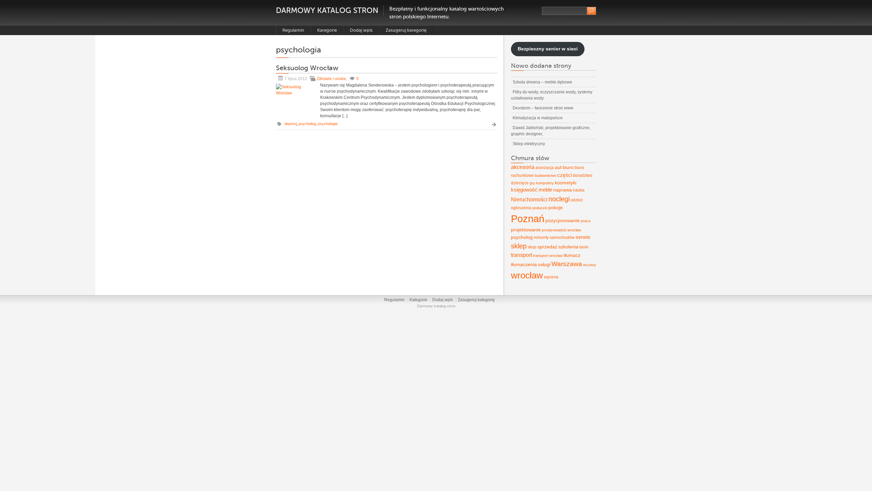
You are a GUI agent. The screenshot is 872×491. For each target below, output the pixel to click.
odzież (577, 200)
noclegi (559, 199)
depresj (290, 124)
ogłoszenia (521, 207)
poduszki (539, 208)
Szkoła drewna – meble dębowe (542, 82)
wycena (551, 277)
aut (558, 167)
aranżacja (544, 167)
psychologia (328, 124)
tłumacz (572, 255)
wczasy (589, 265)
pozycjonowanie (562, 220)
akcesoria (522, 167)
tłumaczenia (524, 264)
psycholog (307, 124)
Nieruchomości (529, 199)
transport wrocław (548, 256)
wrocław (527, 275)
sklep (519, 246)
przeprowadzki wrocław (561, 230)
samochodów (562, 237)
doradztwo (582, 175)
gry (532, 183)
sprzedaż (547, 246)
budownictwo (545, 175)
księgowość (524, 190)
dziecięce (520, 183)
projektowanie (526, 229)
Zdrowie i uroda (331, 78)
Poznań (527, 218)
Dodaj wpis (361, 30)
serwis (583, 237)
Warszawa (566, 263)
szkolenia (568, 246)
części (564, 175)
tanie (584, 247)
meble (545, 190)
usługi (544, 264)
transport (521, 255)
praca (585, 221)
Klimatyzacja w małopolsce (538, 118)
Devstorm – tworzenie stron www (543, 108)
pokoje (555, 207)
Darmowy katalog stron (327, 10)
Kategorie (327, 30)
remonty (541, 237)
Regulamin (293, 30)
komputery (545, 183)
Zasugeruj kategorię (406, 30)
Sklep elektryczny (529, 143)
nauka (579, 190)
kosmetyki (565, 182)
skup (532, 247)
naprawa (562, 190)
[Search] (591, 11)
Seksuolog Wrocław (307, 68)
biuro (568, 167)
